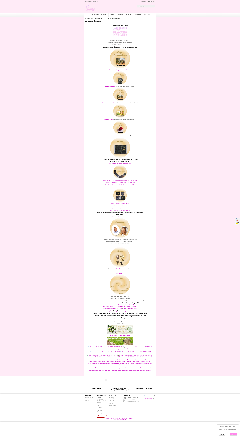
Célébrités (106, 306)
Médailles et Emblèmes (124, 306)
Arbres (111, 304)
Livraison (99, 397)
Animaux (106, 304)
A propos (99, 402)
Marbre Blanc (123, 182)
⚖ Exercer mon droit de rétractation (102, 416)
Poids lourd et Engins (124, 310)
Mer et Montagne (108, 308)
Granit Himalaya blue (116, 180)
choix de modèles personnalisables (118, 70)
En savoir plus (234, 431)
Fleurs (111, 306)
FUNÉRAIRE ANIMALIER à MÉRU (120, 335)
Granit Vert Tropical (123, 184)
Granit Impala (124, 180)
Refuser (222, 434)
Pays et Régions (108, 310)
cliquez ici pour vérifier (149, 398)
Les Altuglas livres (108, 119)
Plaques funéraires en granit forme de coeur (120, 205)
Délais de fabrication (101, 408)
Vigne (118, 311)
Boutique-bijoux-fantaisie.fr (147, 355)
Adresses (111, 403)
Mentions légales (100, 399)
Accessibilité (99, 413)
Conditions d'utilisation (102, 400)
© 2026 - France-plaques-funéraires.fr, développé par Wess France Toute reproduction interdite (120, 419)
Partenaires (99, 407)
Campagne (121, 304)
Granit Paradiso (116, 182)
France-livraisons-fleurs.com (116, 346)
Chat (130, 304)
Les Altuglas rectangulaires (108, 102)
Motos (115, 308)
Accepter (233, 434)
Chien (134, 304)
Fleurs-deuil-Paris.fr (116, 351)
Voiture (122, 311)
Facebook (106, 380)
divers (128, 271)
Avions (116, 304)
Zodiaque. (128, 311)
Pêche (115, 310)
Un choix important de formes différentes (120, 187)
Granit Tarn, (116, 184)
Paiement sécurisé (101, 404)
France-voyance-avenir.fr (147, 356)
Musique (119, 308)
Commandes (111, 400)
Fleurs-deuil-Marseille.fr (131, 353)
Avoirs (110, 402)
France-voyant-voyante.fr (114, 356)
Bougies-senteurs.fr (114, 355)
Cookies (98, 405)
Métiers (134, 306)
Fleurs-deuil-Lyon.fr (146, 351)
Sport (110, 311)
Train (114, 311)
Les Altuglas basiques (110, 86)
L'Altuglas (87, 400)
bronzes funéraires (116, 268)
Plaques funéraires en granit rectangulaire (120, 203)
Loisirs (116, 306)
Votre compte (113, 395)
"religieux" (122, 271)
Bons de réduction (113, 405)
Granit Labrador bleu (132, 180)
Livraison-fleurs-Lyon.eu (119, 348)
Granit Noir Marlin (107, 180)
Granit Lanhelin (131, 184)
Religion (132, 310)
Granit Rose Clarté (109, 184)
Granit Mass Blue (109, 182)
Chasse (127, 304)
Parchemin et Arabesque (130, 308)
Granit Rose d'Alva (131, 182)
